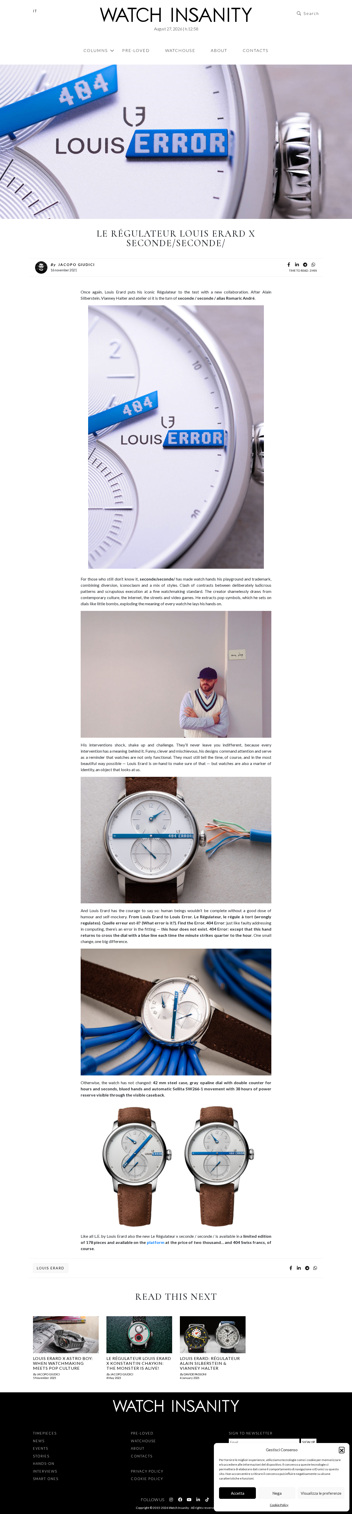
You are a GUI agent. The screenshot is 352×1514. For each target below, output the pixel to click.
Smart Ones (45, 1479)
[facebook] (288, 265)
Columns (95, 50)
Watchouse (180, 50)
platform (155, 1242)
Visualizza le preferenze (321, 1493)
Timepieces (45, 1433)
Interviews (45, 1471)
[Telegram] (305, 265)
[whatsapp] (313, 265)
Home (34, 61)
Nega (277, 1493)
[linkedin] (296, 265)
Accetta (237, 1493)
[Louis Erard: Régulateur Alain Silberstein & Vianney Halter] (213, 1334)
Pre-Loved (136, 50)
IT (35, 11)
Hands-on (43, 1464)
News (41, 61)
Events (40, 1448)
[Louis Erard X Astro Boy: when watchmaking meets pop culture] (66, 1334)
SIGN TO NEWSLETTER (251, 1433)
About (219, 50)
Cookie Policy (279, 1505)
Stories (41, 1456)
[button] (341, 1449)
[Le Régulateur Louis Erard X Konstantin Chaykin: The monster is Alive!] (139, 1334)
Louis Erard (50, 1268)
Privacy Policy (147, 1471)
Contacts (256, 50)
